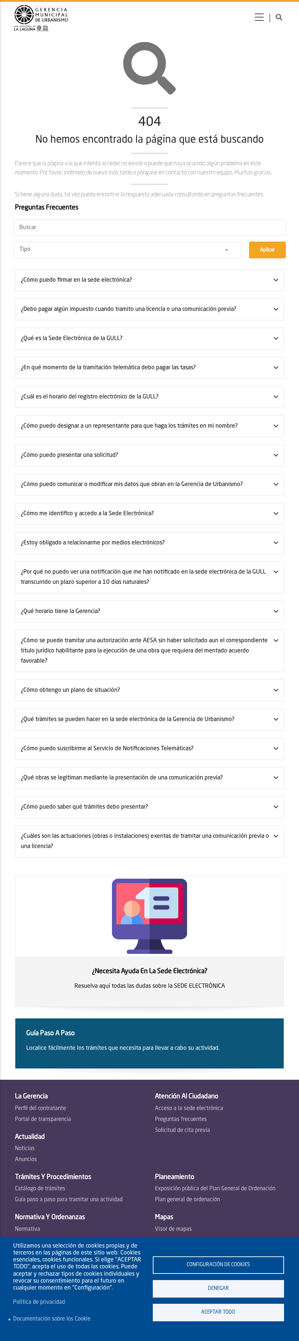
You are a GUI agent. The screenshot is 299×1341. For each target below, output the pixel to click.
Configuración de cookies (218, 1265)
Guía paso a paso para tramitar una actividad (69, 1200)
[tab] (149, 280)
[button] (146, 280)
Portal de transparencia (43, 1119)
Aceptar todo (218, 1312)
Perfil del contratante (40, 1108)
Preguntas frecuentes (181, 1119)
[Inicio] (41, 18)
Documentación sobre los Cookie (51, 1319)
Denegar (218, 1288)
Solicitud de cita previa (182, 1130)
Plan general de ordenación (187, 1200)
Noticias (25, 1149)
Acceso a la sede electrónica (189, 1108)
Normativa (27, 1229)
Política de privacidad (39, 1302)
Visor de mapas (173, 1229)
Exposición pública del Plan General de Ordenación (215, 1189)
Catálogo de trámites (40, 1189)
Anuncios (26, 1160)
